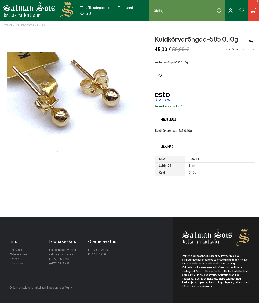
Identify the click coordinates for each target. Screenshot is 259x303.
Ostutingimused (19, 254)
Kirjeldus (168, 120)
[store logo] (38, 10)
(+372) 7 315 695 (59, 263)
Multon (69, 287)
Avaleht (8, 25)
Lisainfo (167, 146)
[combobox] (187, 10)
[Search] (219, 10)
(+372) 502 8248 (59, 258)
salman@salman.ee (61, 254)
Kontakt (14, 258)
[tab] (205, 120)
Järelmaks (16, 263)
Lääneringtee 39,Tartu (62, 249)
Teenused (16, 249)
